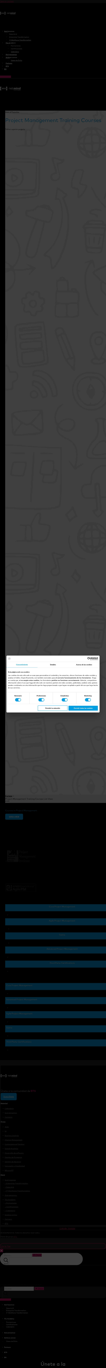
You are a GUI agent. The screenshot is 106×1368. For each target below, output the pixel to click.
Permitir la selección (52, 708)
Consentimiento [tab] (22, 665)
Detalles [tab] (53, 665)
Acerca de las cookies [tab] (84, 665)
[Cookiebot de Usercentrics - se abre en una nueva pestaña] (89, 658)
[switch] (41, 700)
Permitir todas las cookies (83, 708)
